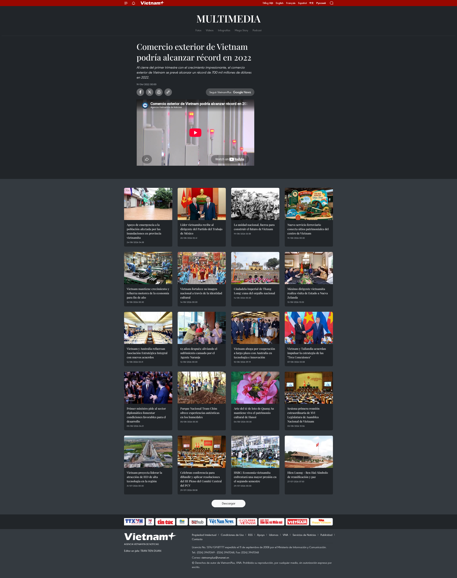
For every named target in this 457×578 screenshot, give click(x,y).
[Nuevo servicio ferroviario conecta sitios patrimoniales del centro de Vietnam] (309, 204)
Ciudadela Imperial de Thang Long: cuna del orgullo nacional (254, 291)
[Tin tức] (165, 522)
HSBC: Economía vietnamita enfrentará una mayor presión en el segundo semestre (255, 477)
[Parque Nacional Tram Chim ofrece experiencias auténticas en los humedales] (202, 388)
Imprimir (159, 92)
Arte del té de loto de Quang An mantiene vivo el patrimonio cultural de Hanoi (254, 413)
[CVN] (247, 522)
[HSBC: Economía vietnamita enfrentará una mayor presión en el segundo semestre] (255, 452)
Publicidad (326, 535)
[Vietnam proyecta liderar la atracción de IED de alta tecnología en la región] (148, 452)
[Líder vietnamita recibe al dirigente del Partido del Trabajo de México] (202, 204)
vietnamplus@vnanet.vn (215, 557)
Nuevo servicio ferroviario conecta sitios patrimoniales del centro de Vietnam (308, 229)
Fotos (198, 30)
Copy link (168, 92)
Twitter (149, 92)
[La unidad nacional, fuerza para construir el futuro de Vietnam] (255, 204)
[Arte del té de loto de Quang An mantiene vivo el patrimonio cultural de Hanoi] (255, 388)
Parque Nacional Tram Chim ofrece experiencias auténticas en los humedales (199, 413)
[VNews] (150, 522)
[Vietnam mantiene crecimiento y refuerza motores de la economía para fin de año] (148, 268)
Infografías (224, 30)
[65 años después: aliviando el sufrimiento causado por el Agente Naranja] (202, 328)
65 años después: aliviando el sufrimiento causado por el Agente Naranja (198, 353)
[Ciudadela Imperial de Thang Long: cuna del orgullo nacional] (255, 268)
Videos (210, 30)
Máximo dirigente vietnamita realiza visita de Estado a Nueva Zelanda (307, 293)
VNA (285, 535)
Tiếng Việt (268, 3)
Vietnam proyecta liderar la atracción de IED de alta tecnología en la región (144, 477)
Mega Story (241, 30)
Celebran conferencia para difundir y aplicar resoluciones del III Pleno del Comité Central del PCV (201, 479)
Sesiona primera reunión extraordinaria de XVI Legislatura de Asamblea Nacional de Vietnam (303, 415)
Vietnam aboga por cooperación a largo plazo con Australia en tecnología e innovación (254, 353)
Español (302, 3)
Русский (321, 3)
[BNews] (182, 522)
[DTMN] (271, 522)
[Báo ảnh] (297, 522)
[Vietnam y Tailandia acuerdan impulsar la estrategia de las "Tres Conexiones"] (309, 328)
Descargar (228, 503)
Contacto (197, 539)
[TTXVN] (134, 522)
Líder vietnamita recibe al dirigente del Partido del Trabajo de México (201, 229)
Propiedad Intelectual (204, 535)
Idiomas (273, 535)
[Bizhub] (197, 522)
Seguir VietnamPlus (220, 92)
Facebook (140, 92)
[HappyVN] (321, 522)
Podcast (257, 30)
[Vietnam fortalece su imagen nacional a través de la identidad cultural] (202, 268)
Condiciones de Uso (232, 535)
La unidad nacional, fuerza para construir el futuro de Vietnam (254, 227)
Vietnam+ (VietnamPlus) (152, 3)
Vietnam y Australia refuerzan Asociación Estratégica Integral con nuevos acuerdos (147, 353)
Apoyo (261, 535)
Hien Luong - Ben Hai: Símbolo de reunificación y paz (307, 475)
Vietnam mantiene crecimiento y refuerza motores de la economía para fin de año (148, 293)
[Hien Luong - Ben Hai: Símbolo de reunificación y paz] (309, 452)
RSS (250, 535)
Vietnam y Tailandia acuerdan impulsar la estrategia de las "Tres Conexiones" (306, 353)
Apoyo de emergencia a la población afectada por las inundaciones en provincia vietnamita (144, 231)
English (279, 3)
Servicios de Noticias (304, 535)
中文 (311, 3)
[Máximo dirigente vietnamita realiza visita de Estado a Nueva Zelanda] (309, 268)
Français (290, 3)
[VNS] (221, 522)
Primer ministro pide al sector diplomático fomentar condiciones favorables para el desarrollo (146, 415)
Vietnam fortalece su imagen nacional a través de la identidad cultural (201, 293)
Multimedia (228, 18)
